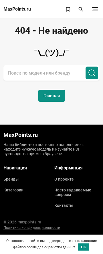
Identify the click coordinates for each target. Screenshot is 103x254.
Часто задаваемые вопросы (72, 192)
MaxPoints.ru (17, 9)
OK (83, 247)
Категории (13, 190)
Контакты (63, 205)
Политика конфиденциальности (31, 227)
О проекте (64, 179)
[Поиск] (92, 73)
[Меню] (95, 9)
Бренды (11, 179)
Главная (51, 95)
